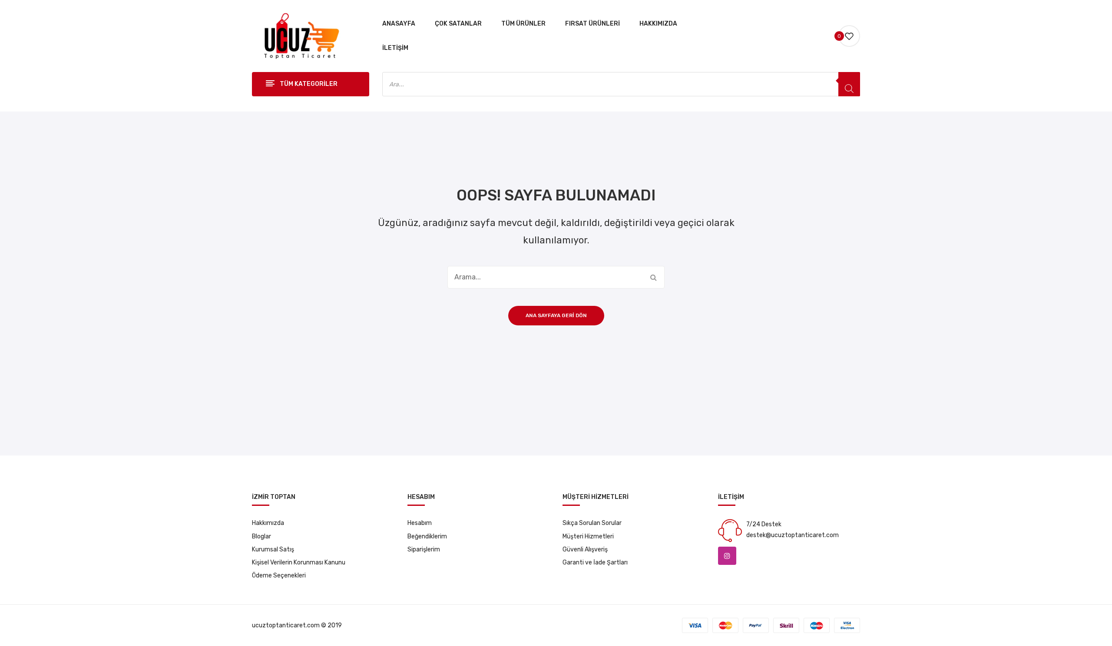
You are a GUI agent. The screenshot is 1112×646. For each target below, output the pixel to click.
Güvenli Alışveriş (585, 549)
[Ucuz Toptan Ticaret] (299, 35)
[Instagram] (727, 556)
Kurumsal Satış (273, 549)
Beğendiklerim (427, 536)
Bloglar (261, 536)
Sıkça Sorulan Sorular (592, 523)
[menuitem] (398, 23)
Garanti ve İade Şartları (595, 562)
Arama (653, 277)
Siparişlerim (423, 549)
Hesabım (419, 523)
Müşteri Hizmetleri (588, 536)
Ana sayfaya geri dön (556, 315)
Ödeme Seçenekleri (279, 575)
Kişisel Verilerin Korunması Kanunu (298, 562)
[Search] (849, 84)
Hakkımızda (268, 523)
